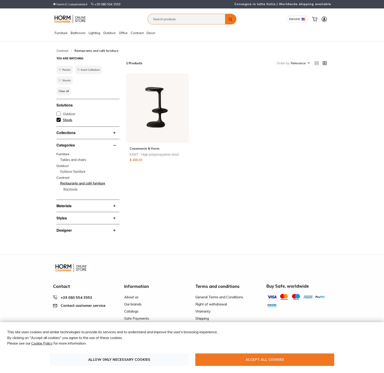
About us (131, 297)
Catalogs (131, 311)
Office (123, 32)
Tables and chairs (73, 160)
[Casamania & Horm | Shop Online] (71, 19)
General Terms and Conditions (219, 297)
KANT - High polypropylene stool (154, 154)
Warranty (203, 311)
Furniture (61, 32)
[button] (300, 63)
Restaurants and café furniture (82, 183)
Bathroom (78, 32)
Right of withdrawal (211, 304)
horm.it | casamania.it (71, 4)
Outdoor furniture (73, 172)
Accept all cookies (265, 359)
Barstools (71, 189)
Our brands (133, 304)
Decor (151, 32)
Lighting (94, 32)
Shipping (202, 318)
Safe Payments (136, 318)
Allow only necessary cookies (119, 359)
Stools (67, 120)
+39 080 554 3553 (107, 4)
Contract (137, 32)
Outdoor (109, 32)
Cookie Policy (42, 343)
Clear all (64, 91)
